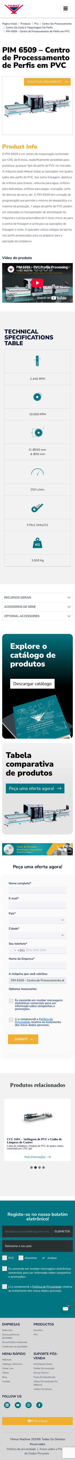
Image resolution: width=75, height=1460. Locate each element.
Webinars (6, 1359)
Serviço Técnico (41, 1372)
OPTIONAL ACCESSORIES (22, 616)
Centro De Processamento (57, 23)
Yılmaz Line (7, 1368)
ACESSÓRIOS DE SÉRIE (20, 607)
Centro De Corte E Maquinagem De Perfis (29, 27)
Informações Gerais (42, 1364)
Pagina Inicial (9, 23)
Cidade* (14, 928)
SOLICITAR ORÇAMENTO (44, 82)
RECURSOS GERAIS (17, 598)
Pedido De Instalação (43, 1368)
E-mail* (14, 898)
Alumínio (31, 1258)
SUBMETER (62, 1231)
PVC (11, 1258)
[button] (31, 1167)
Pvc (36, 23)
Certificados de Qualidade (14, 1346)
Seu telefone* (18, 943)
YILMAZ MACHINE (13, 9)
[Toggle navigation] (65, 8)
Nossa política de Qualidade (10, 1336)
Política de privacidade (21, 1449)
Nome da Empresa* (21, 958)
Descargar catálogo (32, 684)
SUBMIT (26, 1040)
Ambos (52, 1258)
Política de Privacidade (47, 1287)
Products (26, 23)
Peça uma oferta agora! (31, 788)
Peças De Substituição (44, 1377)
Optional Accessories (23, 989)
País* (12, 913)
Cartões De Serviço (42, 1389)
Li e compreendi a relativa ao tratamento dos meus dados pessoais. (38, 1021)
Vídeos (5, 1372)
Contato (6, 1381)
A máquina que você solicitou (28, 973)
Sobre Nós (7, 1330)
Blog (4, 1377)
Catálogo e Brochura (12, 1364)
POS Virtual (39, 1421)
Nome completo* (20, 883)
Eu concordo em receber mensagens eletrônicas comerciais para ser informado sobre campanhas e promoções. (39, 1004)
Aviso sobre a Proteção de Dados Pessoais (47, 1451)
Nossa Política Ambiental (14, 1342)
